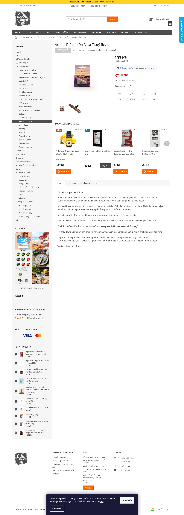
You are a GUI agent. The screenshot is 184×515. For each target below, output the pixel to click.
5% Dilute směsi (25, 92)
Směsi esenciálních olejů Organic (32, 77)
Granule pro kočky (26, 205)
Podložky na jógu (26, 176)
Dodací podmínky (78, 6)
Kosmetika (20, 154)
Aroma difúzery (25, 117)
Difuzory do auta (25, 121)
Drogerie (19, 158)
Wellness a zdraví (23, 172)
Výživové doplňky (23, 59)
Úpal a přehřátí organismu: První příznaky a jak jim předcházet (93, 478)
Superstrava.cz (124, 462)
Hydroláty (23, 132)
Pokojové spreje (25, 147)
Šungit (18, 169)
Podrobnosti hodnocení (106, 50)
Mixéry (18, 220)
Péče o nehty (24, 103)
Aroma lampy (24, 125)
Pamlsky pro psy (25, 213)
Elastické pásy (24, 180)
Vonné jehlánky (25, 139)
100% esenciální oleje (27, 70)
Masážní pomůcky (26, 191)
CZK (154, 6)
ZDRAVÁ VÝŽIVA (22, 63)
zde (102, 501)
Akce (18, 55)
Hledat (112, 19)
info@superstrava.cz (126, 458)
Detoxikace (20, 150)
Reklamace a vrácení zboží (63, 470)
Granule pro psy (25, 209)
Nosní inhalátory (25, 107)
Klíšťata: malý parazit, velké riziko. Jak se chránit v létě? (94, 458)
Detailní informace (122, 86)
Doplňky (22, 128)
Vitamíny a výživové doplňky (30, 216)
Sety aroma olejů (25, 88)
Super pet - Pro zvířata (25, 202)
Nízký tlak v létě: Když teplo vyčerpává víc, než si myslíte (94, 467)
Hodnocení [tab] (85, 183)
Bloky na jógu (24, 183)
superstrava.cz (124, 466)
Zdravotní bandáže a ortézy (30, 187)
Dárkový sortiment (23, 161)
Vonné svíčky (24, 143)
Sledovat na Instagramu (34, 288)
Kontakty (55, 474)
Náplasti (22, 198)
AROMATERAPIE (22, 66)
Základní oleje (24, 95)
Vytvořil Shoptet (163, 509)
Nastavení (57, 508)
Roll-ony (22, 114)
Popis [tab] (59, 183)
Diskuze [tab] (99, 183)
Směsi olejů (23, 81)
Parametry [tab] (72, 183)
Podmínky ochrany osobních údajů (63, 465)
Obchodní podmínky (99, 6)
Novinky (19, 52)
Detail (105, 166)
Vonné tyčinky (24, 136)
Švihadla (22, 194)
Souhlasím (127, 500)
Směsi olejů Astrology (28, 85)
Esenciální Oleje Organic (28, 73)
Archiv (88, 488)
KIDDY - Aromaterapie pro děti (31, 99)
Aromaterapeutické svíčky (29, 110)
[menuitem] (18, 32)
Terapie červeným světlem (27, 165)
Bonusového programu (145, 68)
